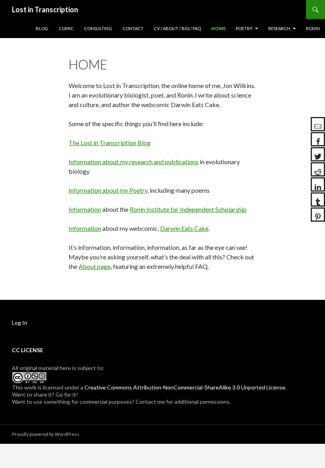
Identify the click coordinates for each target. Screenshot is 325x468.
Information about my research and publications (134, 161)
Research (279, 28)
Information (85, 209)
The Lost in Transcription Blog (110, 142)
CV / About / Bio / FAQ (177, 28)
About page (94, 266)
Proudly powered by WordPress (45, 434)
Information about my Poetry (108, 190)
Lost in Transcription (45, 9)
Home (218, 28)
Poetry (244, 28)
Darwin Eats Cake (184, 228)
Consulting (98, 28)
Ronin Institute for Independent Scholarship (188, 209)
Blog (42, 28)
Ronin (313, 28)
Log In (19, 322)
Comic (66, 28)
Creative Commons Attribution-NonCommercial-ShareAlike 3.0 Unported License (184, 387)
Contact (132, 28)
